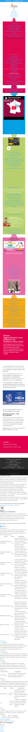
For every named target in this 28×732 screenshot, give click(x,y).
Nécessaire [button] (2, 525)
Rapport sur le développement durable (14, 168)
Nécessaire (4, 526)
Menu (14, 17)
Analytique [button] (2, 660)
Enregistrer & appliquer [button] (5, 719)
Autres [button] (1, 707)
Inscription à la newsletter (9, 467)
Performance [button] (3, 650)
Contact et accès (10, 462)
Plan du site (18, 462)
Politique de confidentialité (13, 466)
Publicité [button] (2, 678)
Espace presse (20, 467)
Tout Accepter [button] (10, 505)
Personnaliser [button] (3, 505)
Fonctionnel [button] (2, 641)
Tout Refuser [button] (17, 505)
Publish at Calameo (14, 54)
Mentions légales (13, 464)
